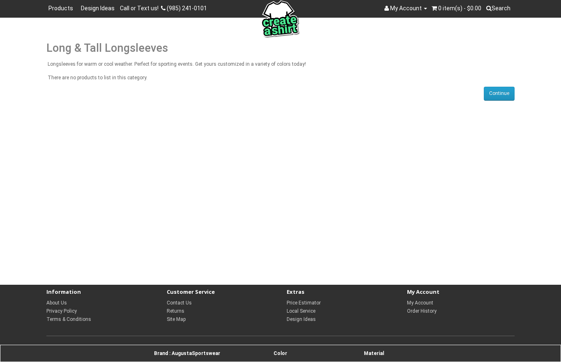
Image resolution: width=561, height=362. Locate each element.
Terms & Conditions (68, 319)
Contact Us (179, 303)
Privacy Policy (61, 311)
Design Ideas (98, 8)
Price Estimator (304, 303)
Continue (499, 93)
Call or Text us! (140, 8)
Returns (175, 311)
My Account (420, 303)
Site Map (176, 319)
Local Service (301, 311)
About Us (56, 303)
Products (62, 8)
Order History (422, 311)
